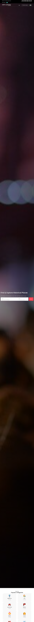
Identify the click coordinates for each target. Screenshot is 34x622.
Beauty (24, 607)
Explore (2, 298)
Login (19, 5)
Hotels (24, 615)
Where (19, 298)
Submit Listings (25, 5)
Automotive (9, 607)
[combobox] (23, 299)
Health (9, 615)
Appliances (9, 598)
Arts (24, 598)
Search (31, 299)
